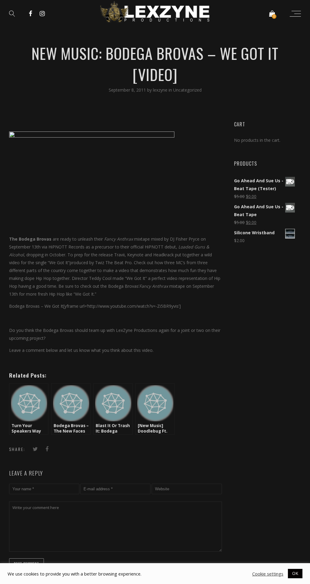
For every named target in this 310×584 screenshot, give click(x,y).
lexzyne (161, 90)
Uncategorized (187, 90)
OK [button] (295, 573)
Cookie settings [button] (267, 573)
